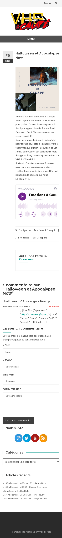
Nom (6, 345)
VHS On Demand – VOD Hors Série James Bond (24, 483)
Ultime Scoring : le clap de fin (16, 491)
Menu (47, 3)
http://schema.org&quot (34, 314)
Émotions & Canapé (44, 230)
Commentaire (12, 389)
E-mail (7, 359)
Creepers (42, 237)
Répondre (54, 306)
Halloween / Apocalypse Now (25, 301)
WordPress (44, 531)
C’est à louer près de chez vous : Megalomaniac (25, 498)
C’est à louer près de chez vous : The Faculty (23, 494)
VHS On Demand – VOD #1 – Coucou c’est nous (25, 487)
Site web (8, 374)
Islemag (15, 531)
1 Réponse (23, 237)
